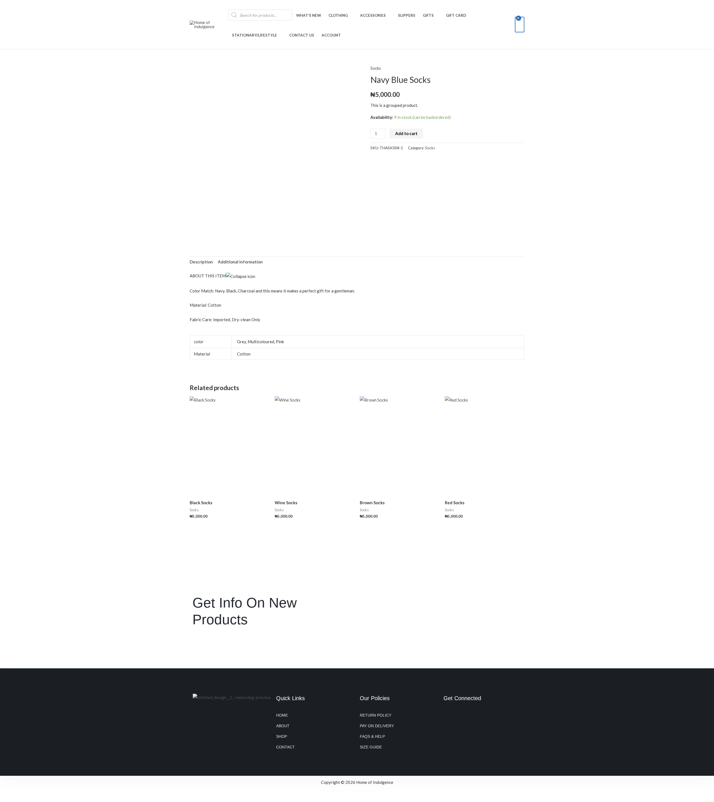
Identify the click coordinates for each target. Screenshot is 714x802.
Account (331, 35)
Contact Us (301, 35)
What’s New (308, 15)
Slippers (406, 15)
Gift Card (456, 15)
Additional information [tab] (240, 261)
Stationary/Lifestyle (254, 35)
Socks (375, 68)
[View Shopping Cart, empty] (519, 24)
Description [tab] (201, 261)
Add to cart (406, 133)
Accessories (373, 15)
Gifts (428, 15)
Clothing (338, 15)
